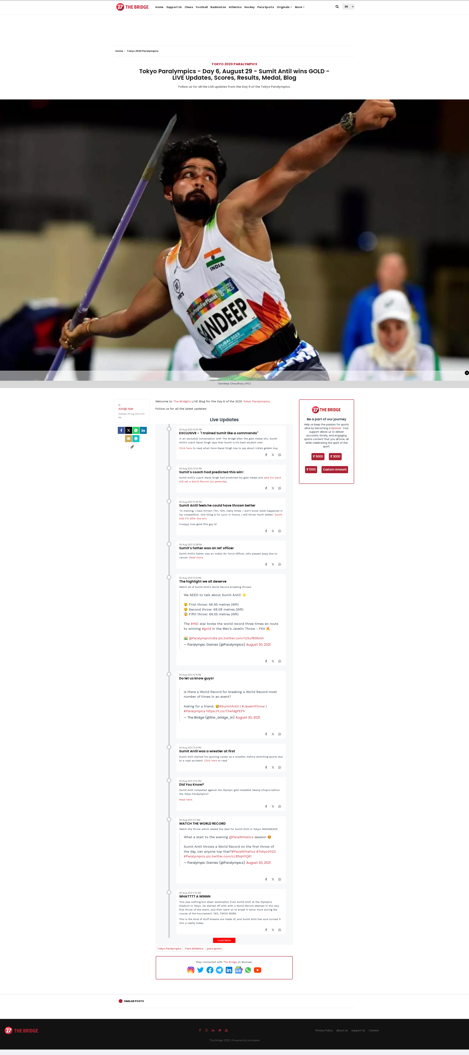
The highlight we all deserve (202, 581)
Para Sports (265, 7)
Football (202, 7)
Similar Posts (134, 1001)
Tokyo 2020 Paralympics (234, 64)
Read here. (186, 799)
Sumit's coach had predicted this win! (211, 472)
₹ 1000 (311, 469)
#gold (206, 629)
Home (159, 7)
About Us (342, 1030)
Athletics (235, 7)
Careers (374, 1030)
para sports (214, 948)
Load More (224, 940)
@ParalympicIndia (203, 638)
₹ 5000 (318, 456)
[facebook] (121, 430)
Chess (189, 7)
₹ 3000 (335, 456)
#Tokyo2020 (266, 851)
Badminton (218, 7)
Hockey (249, 7)
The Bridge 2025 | (220, 1040)
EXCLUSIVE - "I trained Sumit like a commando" (218, 433)
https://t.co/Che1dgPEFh (225, 711)
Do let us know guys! (196, 678)
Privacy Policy (324, 1030)
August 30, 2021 (258, 644)
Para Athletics (194, 948)
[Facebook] (266, 455)
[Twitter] (128, 430)
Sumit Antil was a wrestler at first (207, 751)
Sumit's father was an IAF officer (206, 548)
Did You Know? (191, 784)
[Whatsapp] (136, 430)
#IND (195, 624)
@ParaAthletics (241, 837)
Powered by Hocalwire (246, 1040)
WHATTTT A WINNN (195, 896)
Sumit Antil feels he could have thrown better (217, 505)
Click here (185, 448)
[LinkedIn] (143, 430)
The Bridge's (182, 401)
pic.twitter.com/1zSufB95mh (241, 638)
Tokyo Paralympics (256, 401)
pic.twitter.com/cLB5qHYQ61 (229, 856)
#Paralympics (194, 711)
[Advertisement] (234, 35)
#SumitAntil (229, 706)
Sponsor (336, 428)
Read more (196, 557)
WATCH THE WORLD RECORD (202, 823)
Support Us (174, 7)
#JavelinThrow (253, 706)
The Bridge (230, 962)
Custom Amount (335, 469)
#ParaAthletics (243, 851)
